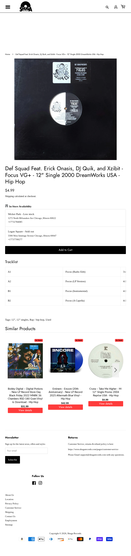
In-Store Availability (20, 206)
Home (7, 54)
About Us (9, 495)
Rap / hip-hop (37, 319)
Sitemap (9, 525)
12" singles (22, 319)
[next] (118, 370)
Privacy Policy (12, 503)
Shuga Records (74, 533)
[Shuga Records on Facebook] (34, 484)
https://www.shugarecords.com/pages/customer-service (93, 449)
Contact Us (10, 516)
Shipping (9, 196)
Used (48, 319)
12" (13, 319)
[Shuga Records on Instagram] (40, 484)
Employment (11, 520)
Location (9, 499)
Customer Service (13, 508)
